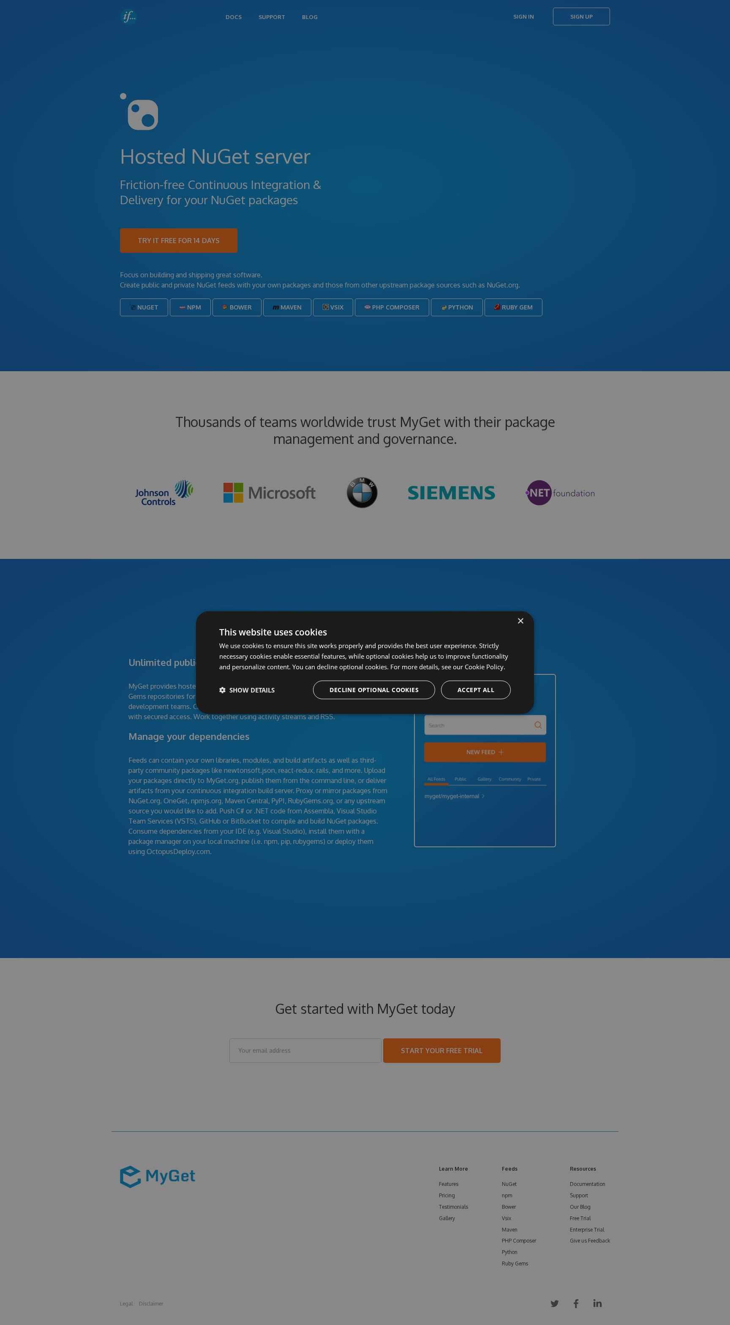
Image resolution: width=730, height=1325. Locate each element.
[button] (247, 689)
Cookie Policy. (485, 666)
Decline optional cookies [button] (374, 689)
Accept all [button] (476, 689)
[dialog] (365, 662)
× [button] (520, 621)
